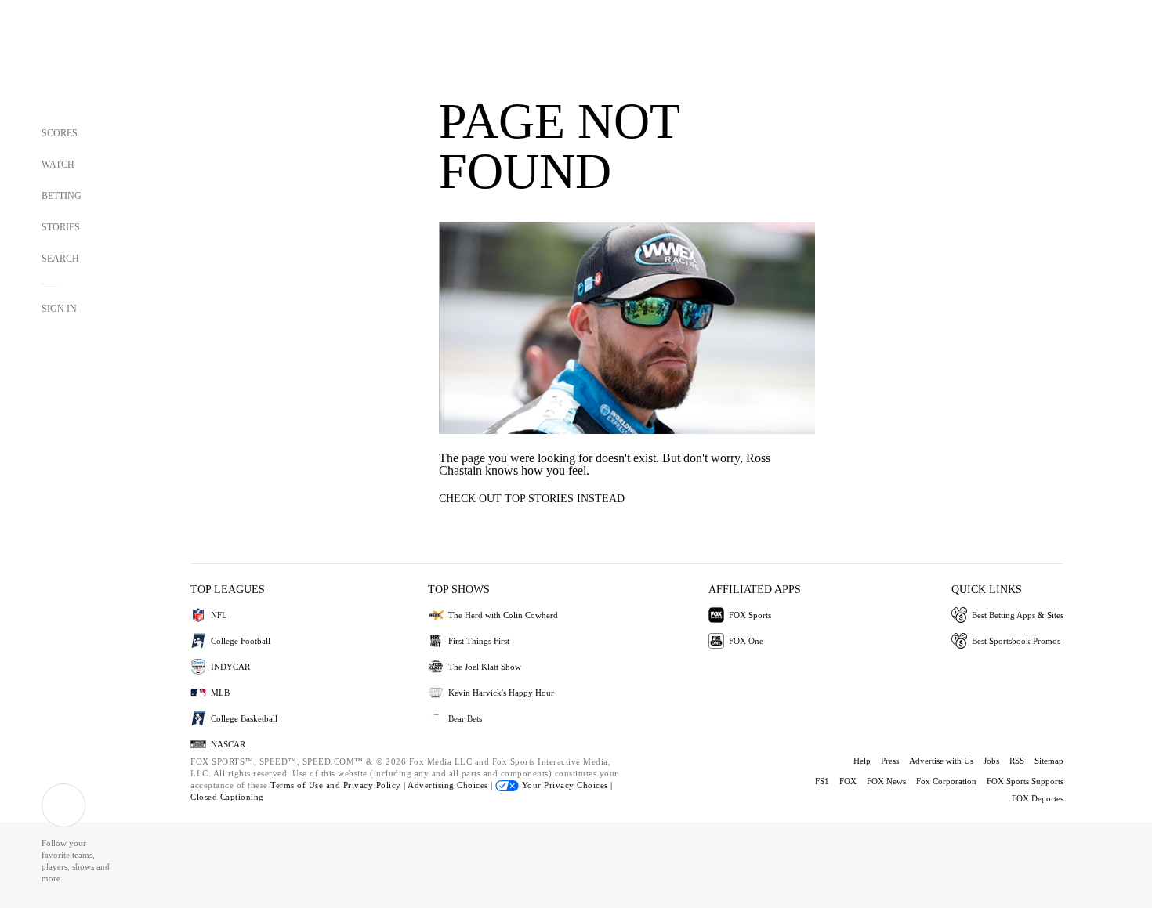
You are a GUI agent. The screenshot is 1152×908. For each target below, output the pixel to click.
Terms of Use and (306, 785)
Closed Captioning (227, 796)
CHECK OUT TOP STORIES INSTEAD (532, 499)
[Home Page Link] (70, 64)
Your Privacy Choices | (566, 785)
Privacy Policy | (375, 785)
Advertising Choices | (451, 785)
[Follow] (63, 805)
